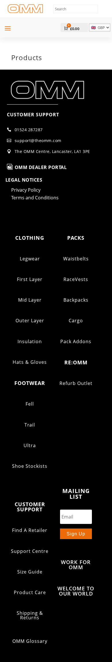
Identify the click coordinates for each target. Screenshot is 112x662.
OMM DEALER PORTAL (41, 167)
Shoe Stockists (29, 466)
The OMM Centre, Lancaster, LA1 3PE (52, 151)
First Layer (30, 279)
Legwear (30, 259)
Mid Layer (30, 300)
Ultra (30, 445)
